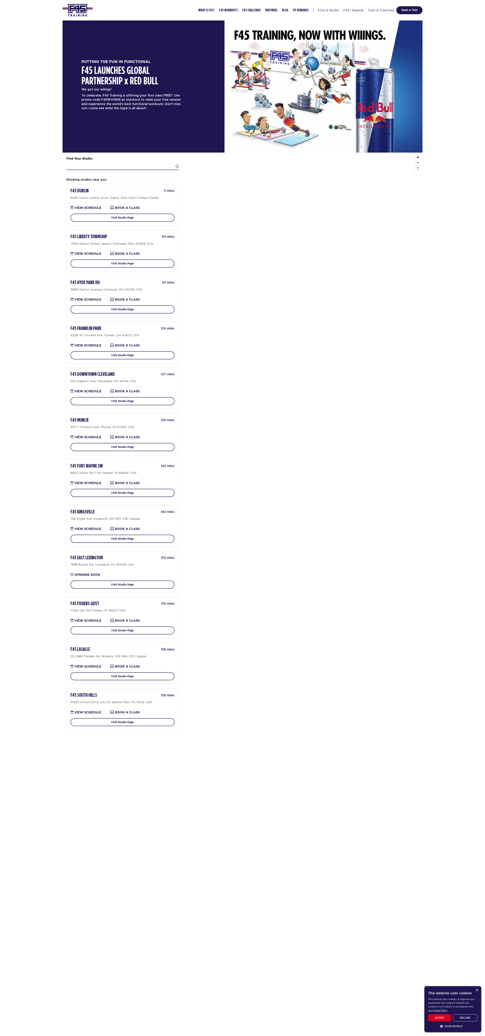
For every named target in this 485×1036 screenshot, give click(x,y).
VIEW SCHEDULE (87, 208)
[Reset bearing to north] (418, 168)
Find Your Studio (79, 158)
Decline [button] (465, 1017)
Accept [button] (439, 1017)
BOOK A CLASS (127, 208)
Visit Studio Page (122, 217)
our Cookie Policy (437, 1010)
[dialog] (452, 1009)
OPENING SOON (87, 575)
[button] (452, 1026)
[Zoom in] (418, 157)
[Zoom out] (418, 162)
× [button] (477, 990)
